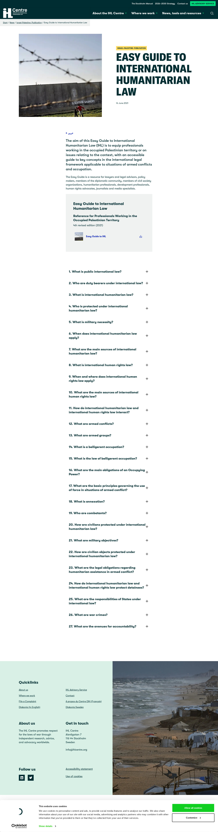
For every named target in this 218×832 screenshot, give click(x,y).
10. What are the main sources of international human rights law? (103, 394)
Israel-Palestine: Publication (29, 22)
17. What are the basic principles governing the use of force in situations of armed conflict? (107, 488)
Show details (45, 826)
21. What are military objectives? (93, 540)
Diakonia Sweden (75, 707)
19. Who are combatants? (88, 513)
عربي (70, 133)
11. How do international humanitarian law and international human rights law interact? (104, 410)
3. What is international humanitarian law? (101, 295)
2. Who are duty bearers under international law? (106, 283)
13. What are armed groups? (90, 435)
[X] (31, 778)
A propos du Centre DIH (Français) (84, 701)
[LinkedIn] (22, 778)
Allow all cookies (193, 808)
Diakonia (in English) (29, 707)
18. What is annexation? (87, 501)
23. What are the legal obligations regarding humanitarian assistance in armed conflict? (102, 570)
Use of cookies (74, 776)
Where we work (27, 695)
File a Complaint (27, 701)
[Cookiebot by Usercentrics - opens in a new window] (19, 826)
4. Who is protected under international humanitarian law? (98, 308)
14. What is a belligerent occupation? (96, 447)
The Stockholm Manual (142, 3)
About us (23, 690)
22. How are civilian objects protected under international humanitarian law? (102, 554)
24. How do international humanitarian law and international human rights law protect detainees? (106, 585)
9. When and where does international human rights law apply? (103, 379)
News (12, 22)
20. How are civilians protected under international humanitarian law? (107, 527)
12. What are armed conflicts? (91, 424)
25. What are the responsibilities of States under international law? (105, 601)
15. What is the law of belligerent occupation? (103, 458)
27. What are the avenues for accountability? (102, 626)
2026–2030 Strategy (165, 3)
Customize (191, 817)
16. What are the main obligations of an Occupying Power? (107, 472)
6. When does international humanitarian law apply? (103, 336)
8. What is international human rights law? (101, 365)
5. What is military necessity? (91, 322)
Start (5, 22)
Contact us (182, 3)
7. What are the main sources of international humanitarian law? (102, 351)
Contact (70, 695)
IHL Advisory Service (203, 3)
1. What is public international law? (95, 271)
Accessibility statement (79, 768)
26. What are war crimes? (88, 615)
